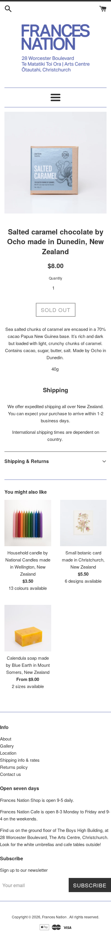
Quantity (55, 277)
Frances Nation (54, 916)
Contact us (10, 774)
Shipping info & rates (20, 760)
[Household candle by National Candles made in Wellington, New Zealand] (27, 523)
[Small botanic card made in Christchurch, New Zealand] (83, 523)
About (5, 739)
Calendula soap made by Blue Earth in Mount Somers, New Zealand (28, 665)
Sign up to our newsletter (24, 870)
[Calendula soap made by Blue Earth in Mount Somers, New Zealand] (27, 628)
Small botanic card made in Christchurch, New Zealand (83, 559)
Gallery (7, 746)
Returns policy (14, 767)
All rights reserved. (84, 916)
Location (8, 753)
